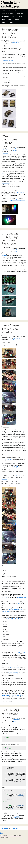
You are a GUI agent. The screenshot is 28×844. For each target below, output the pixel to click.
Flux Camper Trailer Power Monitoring (10, 329)
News (3, 19)
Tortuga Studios (4, 837)
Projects (4, 22)
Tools (11, 22)
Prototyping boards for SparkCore (9, 33)
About (3, 10)
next (14, 828)
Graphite (18, 475)
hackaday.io (4, 149)
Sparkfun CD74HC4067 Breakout (14, 618)
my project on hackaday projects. (17, 200)
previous (6, 828)
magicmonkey (20, 192)
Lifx (8, 192)
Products (16, 19)
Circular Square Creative (15, 835)
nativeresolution (4, 835)
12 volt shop (6, 611)
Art (9, 10)
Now (9, 19)
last (16, 828)
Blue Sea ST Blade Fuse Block (16, 609)
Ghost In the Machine (7, 13)
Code (15, 10)
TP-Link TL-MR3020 (13, 672)
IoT (13, 16)
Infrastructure (5, 16)
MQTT (3, 173)
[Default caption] (8, 97)
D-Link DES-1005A (14, 667)
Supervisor (4, 479)
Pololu (19, 603)
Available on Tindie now (7, 60)
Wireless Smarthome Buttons (9, 139)
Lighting (20, 16)
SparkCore (4, 255)
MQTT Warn (17, 817)
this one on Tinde (21, 597)
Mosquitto (14, 469)
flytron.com (4, 597)
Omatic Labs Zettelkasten (11, 4)
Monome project (5, 183)
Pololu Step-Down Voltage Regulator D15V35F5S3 (13, 695)
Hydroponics (20, 13)
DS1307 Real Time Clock (19, 652)
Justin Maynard (15, 42)
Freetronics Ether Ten (7, 459)
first (2, 828)
